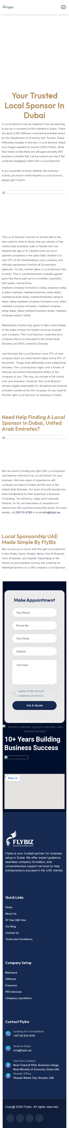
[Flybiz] (8, 7)
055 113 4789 (24, 512)
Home (7, 49)
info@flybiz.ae (51, 512)
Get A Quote (34, 705)
